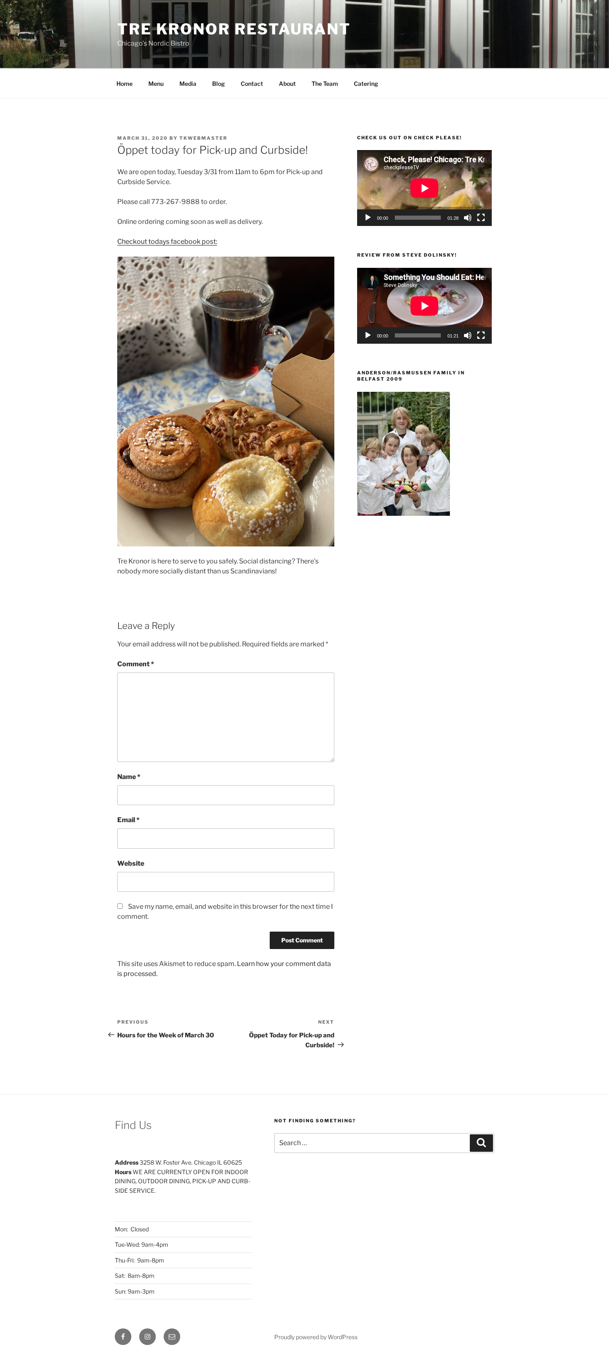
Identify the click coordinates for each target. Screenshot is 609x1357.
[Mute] (468, 218)
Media (187, 83)
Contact (252, 83)
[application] (424, 188)
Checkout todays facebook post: (167, 241)
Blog (218, 83)
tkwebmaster (203, 138)
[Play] (368, 218)
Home (124, 83)
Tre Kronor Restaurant (233, 29)
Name (128, 777)
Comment (135, 664)
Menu (156, 83)
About (287, 83)
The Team (325, 83)
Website (130, 863)
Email (128, 820)
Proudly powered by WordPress (316, 1336)
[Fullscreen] (481, 218)
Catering (366, 83)
